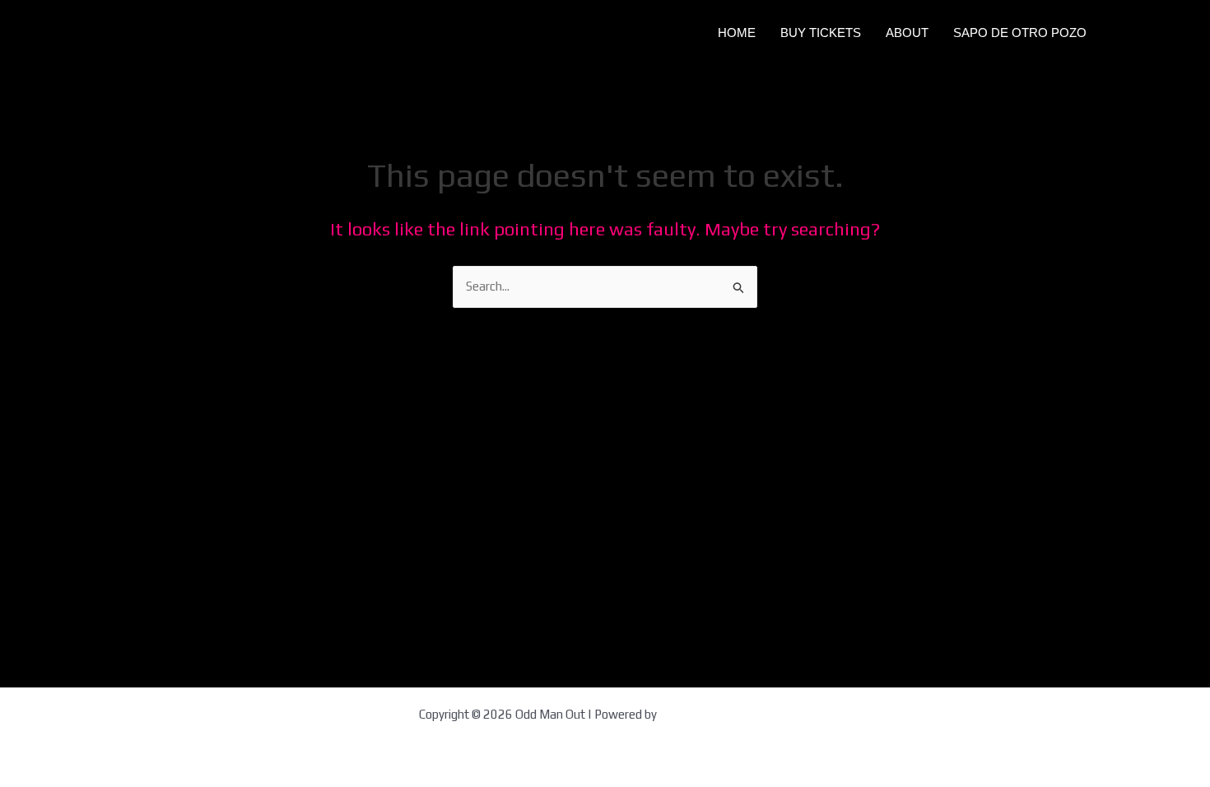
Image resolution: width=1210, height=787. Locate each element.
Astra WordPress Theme (725, 714)
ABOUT (907, 33)
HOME (737, 33)
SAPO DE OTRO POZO (1020, 33)
